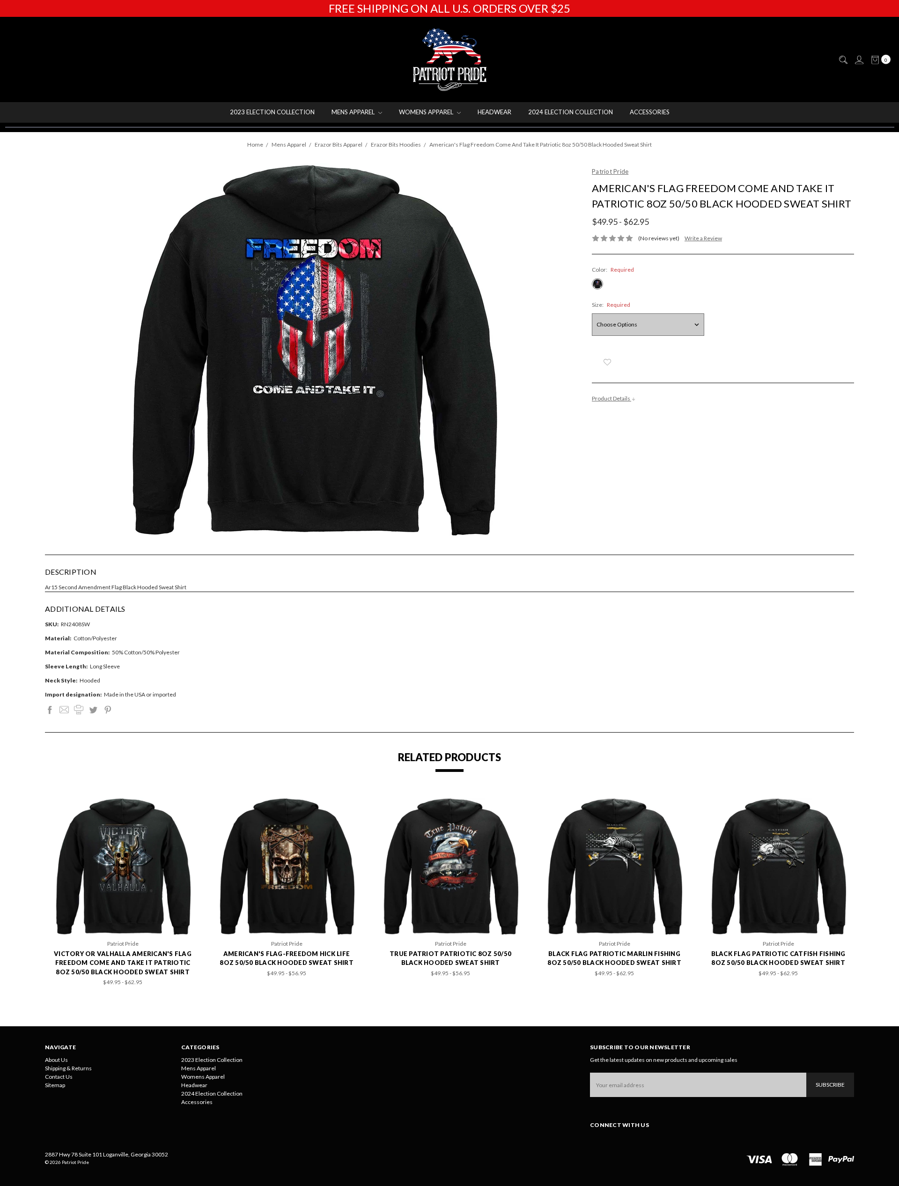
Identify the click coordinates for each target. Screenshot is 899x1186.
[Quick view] (178, 811)
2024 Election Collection (570, 112)
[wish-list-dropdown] (607, 362)
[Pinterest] (107, 709)
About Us (56, 1059)
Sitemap (55, 1085)
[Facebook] (49, 709)
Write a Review (703, 238)
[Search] (842, 60)
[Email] (64, 709)
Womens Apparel (427, 112)
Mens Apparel (354, 112)
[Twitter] (93, 709)
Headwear (494, 112)
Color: (613, 269)
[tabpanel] (123, 892)
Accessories (650, 112)
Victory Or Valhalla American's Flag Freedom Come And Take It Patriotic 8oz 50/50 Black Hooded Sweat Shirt (123, 963)
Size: (611, 304)
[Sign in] (858, 60)
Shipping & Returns (68, 1068)
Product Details (611, 398)
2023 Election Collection (272, 112)
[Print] (78, 709)
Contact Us (59, 1076)
